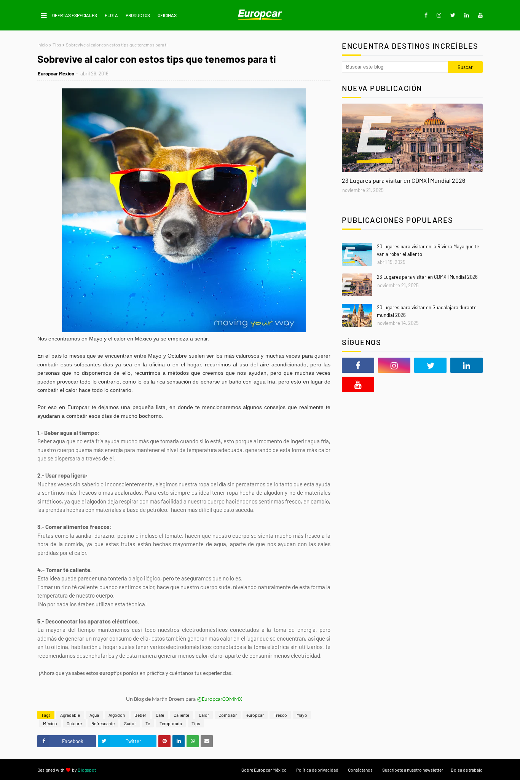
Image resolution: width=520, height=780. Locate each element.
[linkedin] (467, 15)
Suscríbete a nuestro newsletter (412, 769)
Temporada (171, 723)
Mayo (302, 715)
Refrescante (103, 723)
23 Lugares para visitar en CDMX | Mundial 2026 (403, 180)
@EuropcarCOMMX (219, 699)
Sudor (130, 723)
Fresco (280, 715)
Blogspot (87, 769)
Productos (138, 15)
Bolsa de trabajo (467, 769)
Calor (204, 715)
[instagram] (439, 15)
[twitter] (453, 15)
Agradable (70, 715)
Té (147, 723)
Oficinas (167, 15)
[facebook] (426, 15)
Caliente (181, 715)
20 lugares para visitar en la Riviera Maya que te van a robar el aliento (428, 250)
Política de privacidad (317, 769)
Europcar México (56, 73)
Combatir (228, 715)
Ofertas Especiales (74, 15)
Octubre (74, 723)
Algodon (116, 715)
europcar (255, 715)
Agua (94, 715)
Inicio (42, 44)
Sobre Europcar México (264, 769)
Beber (140, 715)
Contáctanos (360, 769)
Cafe (160, 715)
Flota (111, 15)
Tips (57, 44)
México (50, 723)
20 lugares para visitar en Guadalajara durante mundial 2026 (427, 311)
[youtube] (479, 15)
